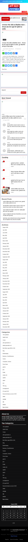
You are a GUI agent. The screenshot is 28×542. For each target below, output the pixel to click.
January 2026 (5, 246)
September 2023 (6, 316)
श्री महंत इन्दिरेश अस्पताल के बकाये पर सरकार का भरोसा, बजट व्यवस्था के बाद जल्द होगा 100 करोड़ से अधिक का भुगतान (16, 126)
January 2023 (5, 318)
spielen (4, 377)
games (4, 367)
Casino (4, 358)
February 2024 (6, 308)
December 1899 (6, 326)
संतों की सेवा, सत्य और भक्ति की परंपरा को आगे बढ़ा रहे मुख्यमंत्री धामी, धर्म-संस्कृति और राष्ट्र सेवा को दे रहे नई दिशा (16, 146)
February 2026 (6, 243)
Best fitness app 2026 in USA (9, 348)
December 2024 (6, 281)
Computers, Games (7, 361)
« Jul (13, 523)
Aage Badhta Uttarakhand (8, 48)
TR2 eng (4, 385)
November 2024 (6, 283)
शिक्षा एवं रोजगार (5, 407)
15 (21, 513)
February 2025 (6, 275)
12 (10, 513)
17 (3, 515)
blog (3, 350)
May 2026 (5, 235)
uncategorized (6, 388)
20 (14, 515)
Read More (4, 69)
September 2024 (6, 289)
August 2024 (5, 292)
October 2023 (5, 313)
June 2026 (5, 232)
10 (3, 513)
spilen (4, 380)
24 (3, 517)
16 (24, 513)
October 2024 (5, 286)
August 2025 (5, 259)
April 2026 (5, 238)
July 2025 (5, 262)
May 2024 (5, 300)
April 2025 (5, 270)
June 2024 (5, 297)
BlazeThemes (14, 536)
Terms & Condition (14, 539)
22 (21, 515)
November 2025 (6, 251)
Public (4, 372)
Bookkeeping (5, 353)
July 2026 (5, 230)
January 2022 (5, 324)
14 (17, 513)
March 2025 (5, 273)
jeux (3, 369)
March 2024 (5, 305)
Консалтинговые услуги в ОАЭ (9, 393)
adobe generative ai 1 (7, 345)
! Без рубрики (6, 334)
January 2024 (5, 310)
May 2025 (5, 267)
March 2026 (5, 240)
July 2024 (5, 294)
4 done (4, 340)
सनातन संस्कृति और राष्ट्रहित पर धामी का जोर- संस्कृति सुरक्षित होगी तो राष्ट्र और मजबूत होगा (13, 1)
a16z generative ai (6, 342)
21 (17, 515)
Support (7, 539)
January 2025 (5, 278)
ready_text (5, 375)
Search (4, 90)
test (3, 383)
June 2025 (5, 265)
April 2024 (5, 302)
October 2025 (5, 254)
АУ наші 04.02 (6, 391)
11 (7, 513)
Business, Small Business (8, 356)
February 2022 (6, 321)
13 (14, 513)
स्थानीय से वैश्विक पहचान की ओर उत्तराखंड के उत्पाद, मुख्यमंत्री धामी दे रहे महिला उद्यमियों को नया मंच (18, 182)
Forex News (5, 364)
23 (24, 515)
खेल (3, 402)
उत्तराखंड (4, 39)
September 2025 (6, 256)
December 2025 (6, 248)
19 (10, 515)
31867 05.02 (5, 337)
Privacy (21, 539)
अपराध (4, 396)
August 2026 (5, 227)
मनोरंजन (4, 404)
